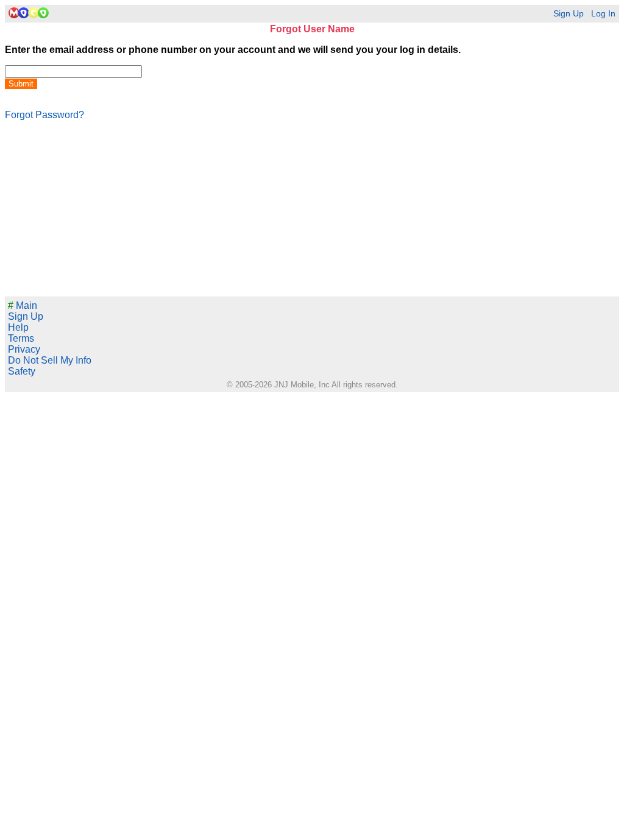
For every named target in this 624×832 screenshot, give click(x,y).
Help (18, 327)
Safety (21, 371)
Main (22, 305)
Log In (603, 13)
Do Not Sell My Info (49, 360)
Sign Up (568, 13)
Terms (21, 338)
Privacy (24, 349)
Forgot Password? (44, 115)
